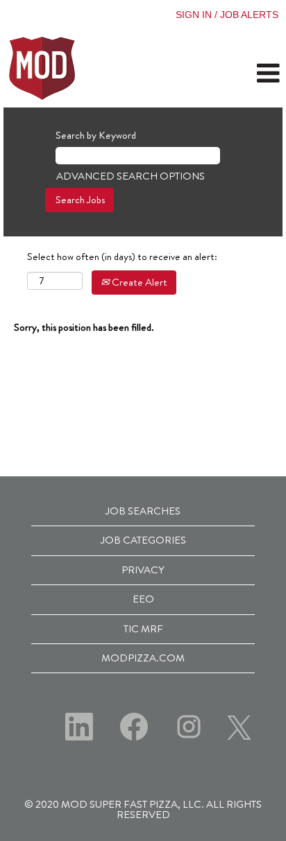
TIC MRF (143, 628)
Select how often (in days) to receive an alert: (122, 257)
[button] (238, 74)
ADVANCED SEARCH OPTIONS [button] (130, 176)
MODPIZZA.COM (143, 658)
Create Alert (138, 282)
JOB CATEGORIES (143, 540)
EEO (143, 599)
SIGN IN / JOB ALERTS (227, 14)
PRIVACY (143, 570)
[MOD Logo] (42, 68)
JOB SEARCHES (143, 511)
